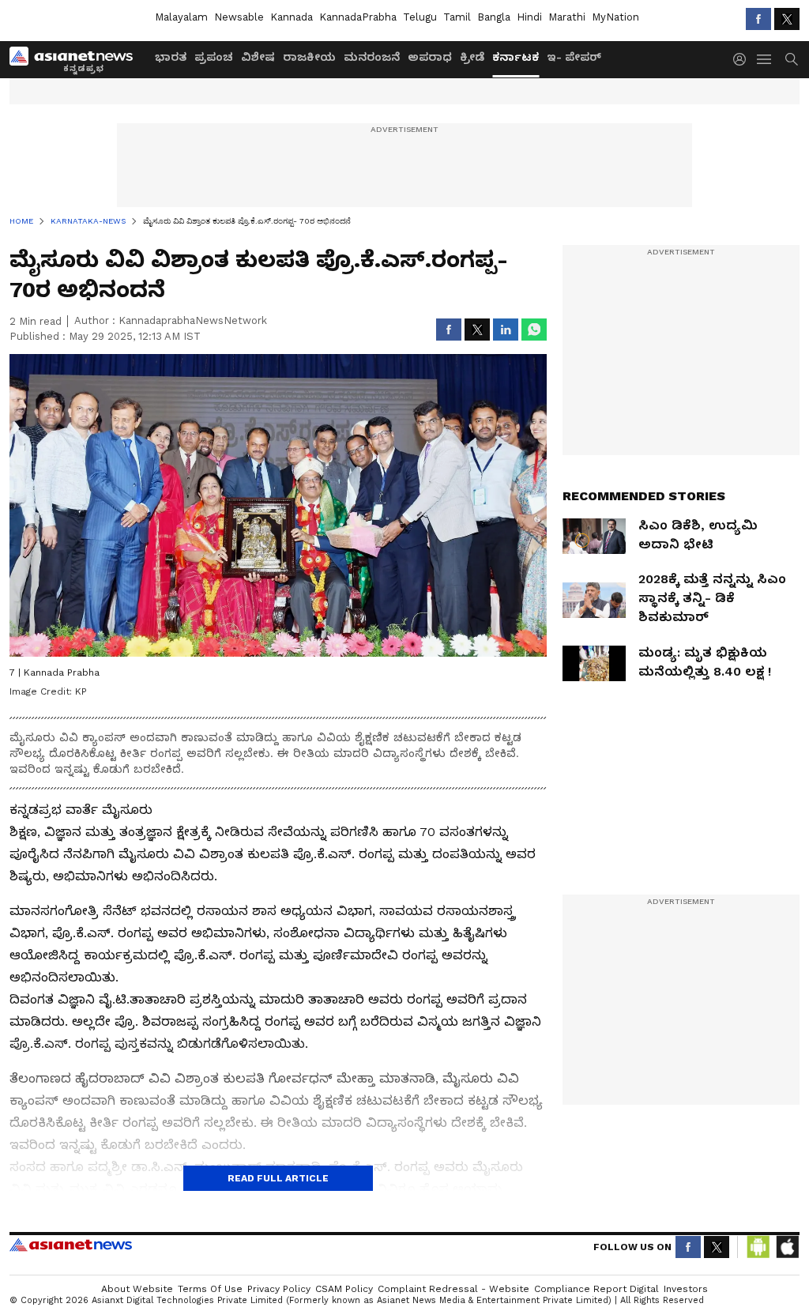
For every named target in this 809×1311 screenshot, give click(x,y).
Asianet (70, 1244)
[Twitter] (787, 19)
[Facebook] (758, 19)
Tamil (457, 17)
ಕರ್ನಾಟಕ (515, 57)
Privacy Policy (278, 1288)
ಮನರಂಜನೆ (372, 57)
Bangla (493, 17)
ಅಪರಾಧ (430, 57)
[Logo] (76, 59)
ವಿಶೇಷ (258, 57)
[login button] (743, 59)
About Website (137, 1288)
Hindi (529, 17)
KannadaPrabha (358, 17)
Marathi (566, 17)
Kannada (291, 17)
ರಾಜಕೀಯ (309, 57)
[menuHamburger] (765, 59)
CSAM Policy (344, 1288)
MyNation (615, 17)
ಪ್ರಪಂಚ (213, 57)
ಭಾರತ (170, 57)
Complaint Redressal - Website (453, 1288)
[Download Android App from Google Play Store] (758, 1247)
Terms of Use (210, 1288)
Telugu (420, 17)
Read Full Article (278, 1178)
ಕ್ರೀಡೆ (472, 57)
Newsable (239, 17)
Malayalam (181, 17)
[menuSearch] (791, 59)
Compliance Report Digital (596, 1288)
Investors (686, 1288)
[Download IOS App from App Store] (787, 1247)
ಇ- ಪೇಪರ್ (574, 57)
